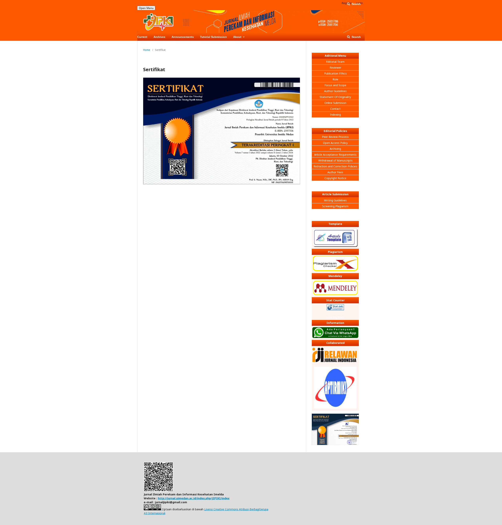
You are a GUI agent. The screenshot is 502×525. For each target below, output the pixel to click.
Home (146, 50)
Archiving (335, 149)
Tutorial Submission (213, 36)
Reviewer (335, 67)
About (237, 36)
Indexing (335, 114)
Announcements (183, 36)
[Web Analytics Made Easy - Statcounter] (335, 307)
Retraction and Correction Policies (335, 166)
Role (335, 79)
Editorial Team (335, 62)
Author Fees (335, 172)
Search (356, 36)
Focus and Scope (335, 85)
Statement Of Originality (335, 97)
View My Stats (335, 317)
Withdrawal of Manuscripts (335, 160)
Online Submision (335, 103)
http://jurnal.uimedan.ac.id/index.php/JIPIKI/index (193, 498)
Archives (159, 36)
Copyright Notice (335, 178)
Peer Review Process (335, 137)
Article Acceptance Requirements (335, 154)
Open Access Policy (335, 143)
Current (142, 36)
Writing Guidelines (335, 200)
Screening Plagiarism (335, 206)
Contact (335, 109)
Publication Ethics (335, 73)
